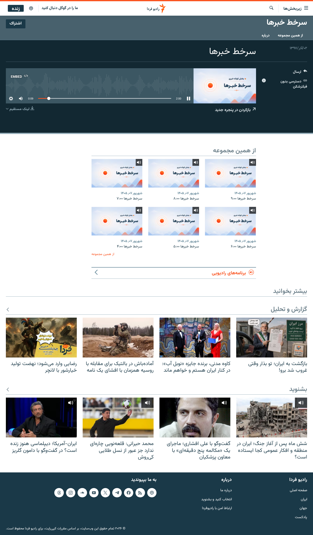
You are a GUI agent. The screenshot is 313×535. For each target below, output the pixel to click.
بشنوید (298, 389)
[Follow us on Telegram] (117, 492)
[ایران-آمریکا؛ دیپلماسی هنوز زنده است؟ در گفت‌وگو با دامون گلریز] (41, 417)
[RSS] (140, 492)
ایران (304, 499)
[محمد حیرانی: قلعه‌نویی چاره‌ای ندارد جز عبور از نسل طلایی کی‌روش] (118, 417)
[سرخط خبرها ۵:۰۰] (173, 221)
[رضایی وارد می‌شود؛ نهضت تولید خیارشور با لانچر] (41, 337)
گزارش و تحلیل (289, 309)
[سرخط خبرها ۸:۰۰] (173, 173)
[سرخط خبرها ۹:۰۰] (230, 173)
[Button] (300, 73)
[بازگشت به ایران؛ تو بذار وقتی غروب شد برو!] (271, 337)
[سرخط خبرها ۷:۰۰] (116, 173)
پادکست (301, 517)
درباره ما (226, 490)
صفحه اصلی (298, 490)
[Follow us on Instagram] (70, 492)
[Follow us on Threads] (59, 492)
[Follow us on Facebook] (128, 492)
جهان (303, 508)
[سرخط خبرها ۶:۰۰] (230, 221)
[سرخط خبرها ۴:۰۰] (116, 221)
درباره (265, 35)
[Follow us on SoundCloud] (82, 492)
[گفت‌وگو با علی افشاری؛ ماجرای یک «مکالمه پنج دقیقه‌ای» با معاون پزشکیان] (194, 417)
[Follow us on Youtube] (94, 492)
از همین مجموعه (290, 35)
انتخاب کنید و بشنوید (216, 499)
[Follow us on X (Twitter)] (105, 492)
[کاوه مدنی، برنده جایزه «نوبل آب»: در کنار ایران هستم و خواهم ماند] (194, 337)
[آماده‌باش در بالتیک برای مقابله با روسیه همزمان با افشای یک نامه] (118, 337)
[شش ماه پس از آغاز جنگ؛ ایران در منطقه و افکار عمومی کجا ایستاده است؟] (271, 417)
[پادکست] (31, 8)
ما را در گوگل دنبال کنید (60, 8)
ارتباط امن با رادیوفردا (217, 508)
